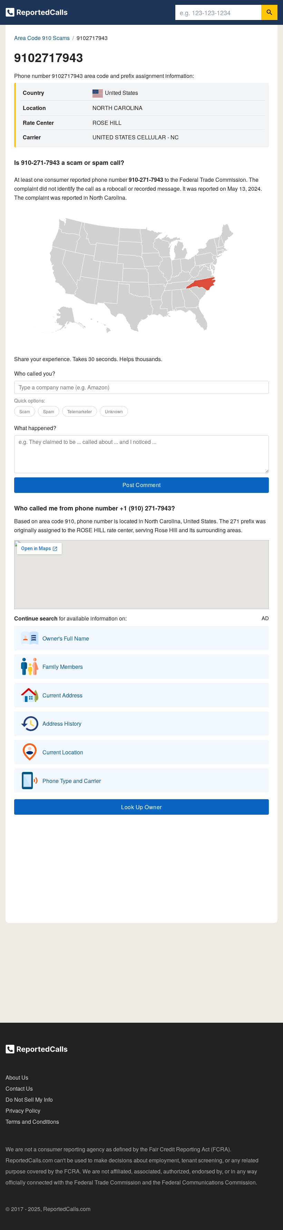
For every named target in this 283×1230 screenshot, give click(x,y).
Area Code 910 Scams (42, 38)
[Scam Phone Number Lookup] (37, 13)
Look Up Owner (141, 807)
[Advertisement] (141, 872)
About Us (17, 1077)
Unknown (114, 411)
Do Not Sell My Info (29, 1099)
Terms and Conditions (32, 1121)
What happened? (35, 428)
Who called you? (34, 373)
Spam (48, 411)
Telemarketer (79, 411)
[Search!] (269, 12)
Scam (24, 411)
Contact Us (19, 1088)
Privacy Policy (23, 1110)
